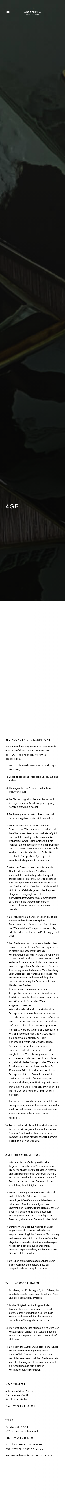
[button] (7, 11)
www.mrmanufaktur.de (27, 1448)
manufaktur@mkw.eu (28, 1444)
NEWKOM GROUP (41, 1455)
